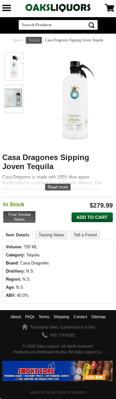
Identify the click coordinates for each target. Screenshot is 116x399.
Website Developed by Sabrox (58, 392)
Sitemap (98, 317)
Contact (80, 317)
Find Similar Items (19, 217)
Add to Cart (92, 217)
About (16, 317)
